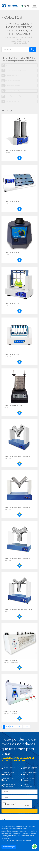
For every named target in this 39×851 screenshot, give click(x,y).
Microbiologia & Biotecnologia (9, 785)
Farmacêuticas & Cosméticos (9, 779)
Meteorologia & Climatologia (28, 779)
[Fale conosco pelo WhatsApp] (34, 846)
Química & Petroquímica (27, 785)
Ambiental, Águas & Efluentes (10, 773)
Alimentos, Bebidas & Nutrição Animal (30, 768)
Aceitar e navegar (8, 847)
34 (27, 727)
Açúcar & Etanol (9, 768)
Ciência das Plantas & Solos (30, 773)
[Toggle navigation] (34, 6)
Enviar (20, 811)
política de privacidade (23, 840)
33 (24, 727)
